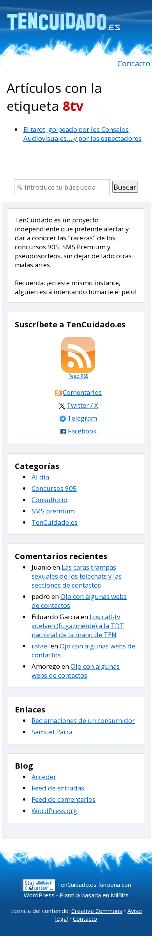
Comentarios (82, 392)
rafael (40, 645)
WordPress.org (54, 810)
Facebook (82, 430)
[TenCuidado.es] (63, 16)
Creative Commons (96, 911)
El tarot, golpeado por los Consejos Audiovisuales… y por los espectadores (82, 134)
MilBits (120, 895)
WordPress (39, 895)
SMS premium (53, 510)
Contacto (133, 63)
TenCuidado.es (55, 522)
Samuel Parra (52, 731)
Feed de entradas (58, 787)
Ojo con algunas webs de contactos (76, 671)
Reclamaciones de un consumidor (83, 720)
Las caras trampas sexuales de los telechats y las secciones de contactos (77, 576)
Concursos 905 (54, 488)
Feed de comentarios (63, 799)
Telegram (82, 418)
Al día (40, 476)
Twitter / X (82, 405)
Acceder (44, 776)
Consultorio (49, 499)
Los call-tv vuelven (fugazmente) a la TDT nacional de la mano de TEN (78, 625)
